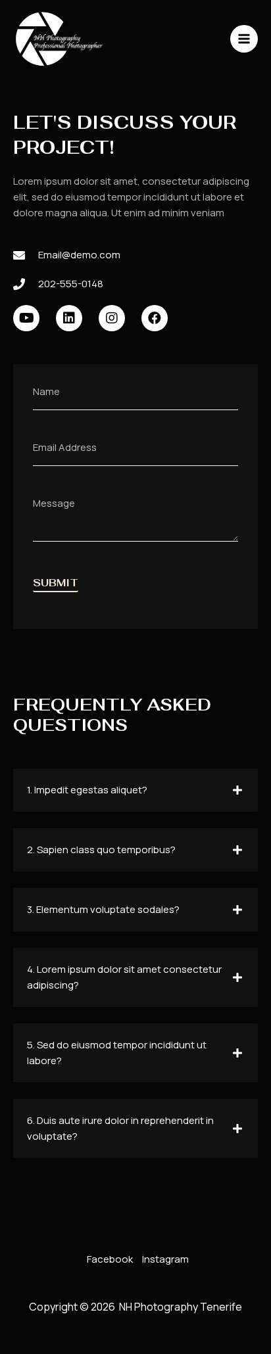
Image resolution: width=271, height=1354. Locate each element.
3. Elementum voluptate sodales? (103, 909)
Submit (55, 583)
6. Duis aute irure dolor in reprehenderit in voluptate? (120, 1128)
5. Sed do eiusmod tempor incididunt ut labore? (117, 1052)
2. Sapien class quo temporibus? (101, 849)
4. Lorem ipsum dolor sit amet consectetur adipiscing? (124, 977)
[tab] (135, 790)
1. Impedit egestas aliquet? (87, 790)
